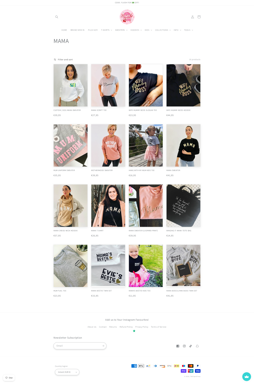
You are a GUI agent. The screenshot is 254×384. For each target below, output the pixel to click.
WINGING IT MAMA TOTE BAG (178, 230)
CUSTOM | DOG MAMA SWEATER (67, 110)
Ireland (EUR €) (64, 372)
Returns (113, 326)
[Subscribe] (103, 345)
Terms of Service (158, 326)
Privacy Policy (141, 326)
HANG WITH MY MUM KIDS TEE (142, 170)
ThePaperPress (195, 376)
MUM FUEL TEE (60, 291)
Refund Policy (126, 326)
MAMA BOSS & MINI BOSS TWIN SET (181, 291)
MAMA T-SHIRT (97, 230)
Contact (103, 326)
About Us (92, 326)
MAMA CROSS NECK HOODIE (66, 230)
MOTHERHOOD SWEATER (102, 170)
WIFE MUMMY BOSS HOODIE (178, 110)
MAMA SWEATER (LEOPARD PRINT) (143, 230)
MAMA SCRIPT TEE (99, 110)
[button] (57, 17)
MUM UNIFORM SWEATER (64, 170)
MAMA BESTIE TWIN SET (101, 291)
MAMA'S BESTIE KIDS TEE (140, 291)
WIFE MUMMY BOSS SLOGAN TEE (143, 110)
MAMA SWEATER (173, 170)
